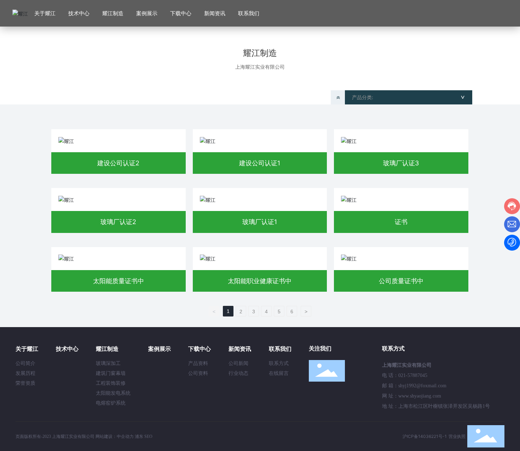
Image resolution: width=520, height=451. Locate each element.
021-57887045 (412, 375)
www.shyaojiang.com (419, 396)
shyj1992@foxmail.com (422, 385)
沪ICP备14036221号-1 (425, 436)
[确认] (502, 13)
